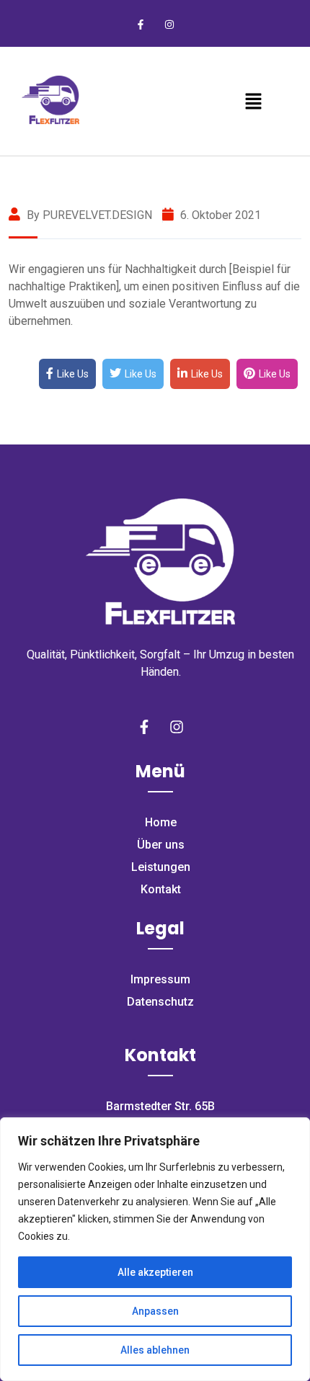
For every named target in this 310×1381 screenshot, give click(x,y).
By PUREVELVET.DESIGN (88, 215)
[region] (155, 1249)
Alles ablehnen (155, 1350)
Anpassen (155, 1311)
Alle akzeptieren (155, 1272)
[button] (253, 100)
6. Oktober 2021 (219, 215)
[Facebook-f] (141, 25)
